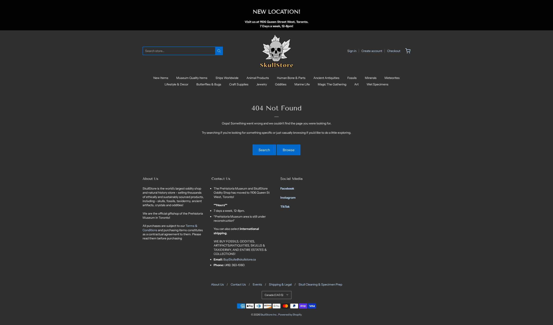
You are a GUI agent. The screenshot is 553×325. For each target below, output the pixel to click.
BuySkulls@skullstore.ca (239, 259)
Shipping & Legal (280, 284)
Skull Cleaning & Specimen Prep (320, 284)
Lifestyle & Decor (176, 84)
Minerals (371, 78)
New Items (160, 78)
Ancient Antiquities (326, 78)
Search (264, 150)
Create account (371, 51)
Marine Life (302, 84)
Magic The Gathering (332, 84)
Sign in (351, 51)
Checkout (393, 51)
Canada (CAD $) (274, 295)
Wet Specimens (377, 84)
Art (356, 84)
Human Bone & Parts (291, 78)
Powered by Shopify (289, 314)
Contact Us (238, 284)
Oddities (280, 84)
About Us (217, 284)
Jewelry (261, 84)
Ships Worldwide (227, 78)
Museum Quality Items (191, 78)
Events (257, 284)
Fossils (352, 78)
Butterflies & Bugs (208, 84)
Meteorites (392, 78)
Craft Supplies (238, 84)
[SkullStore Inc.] (276, 51)
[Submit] (219, 51)
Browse (288, 150)
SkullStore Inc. (268, 314)
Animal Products (257, 78)
